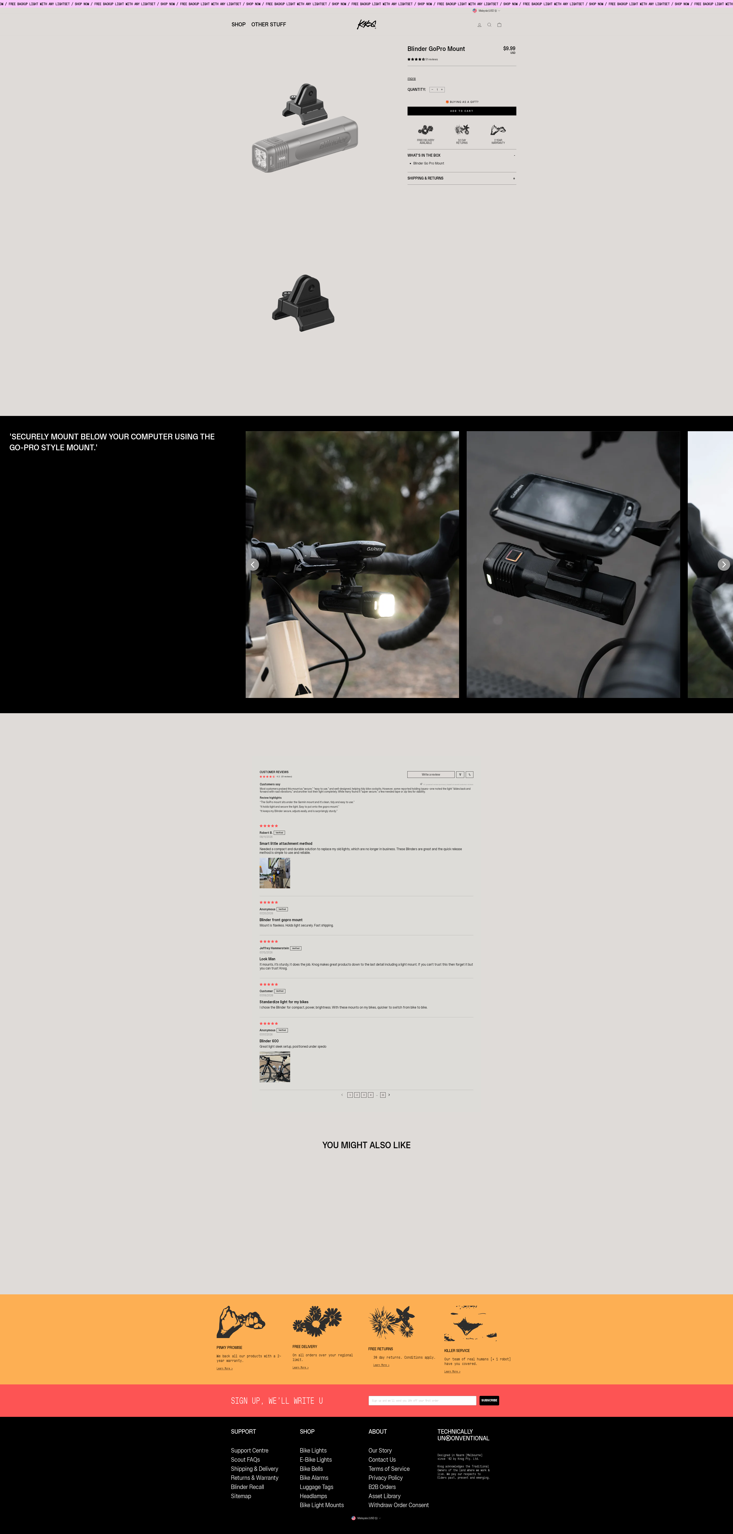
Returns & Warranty (255, 1478)
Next (724, 564)
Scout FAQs (245, 1459)
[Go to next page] (390, 1095)
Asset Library (385, 1496)
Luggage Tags (316, 1487)
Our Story (380, 1450)
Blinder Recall (247, 1487)
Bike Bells (311, 1469)
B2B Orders (382, 1487)
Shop (239, 24)
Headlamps (313, 1496)
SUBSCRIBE (489, 1400)
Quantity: (417, 89)
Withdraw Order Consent (399, 1505)
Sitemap (241, 1496)
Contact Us (382, 1459)
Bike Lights (313, 1450)
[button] (416, 59)
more (412, 78)
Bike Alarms (314, 1478)
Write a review (431, 774)
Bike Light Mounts (322, 1505)
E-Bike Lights (316, 1459)
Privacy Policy (386, 1478)
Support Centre (249, 1450)
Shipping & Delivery (255, 1469)
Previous (251, 564)
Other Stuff (268, 24)
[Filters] (460, 774)
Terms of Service (389, 1469)
